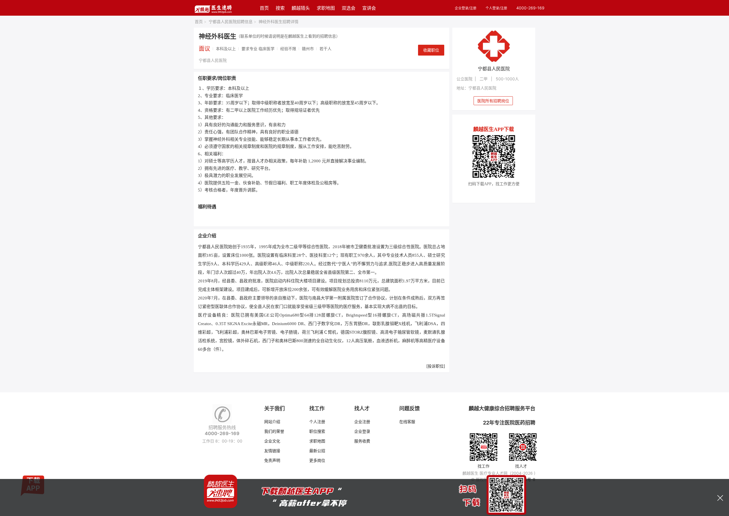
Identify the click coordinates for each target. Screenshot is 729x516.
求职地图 (326, 8)
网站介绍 (272, 421)
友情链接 (272, 450)
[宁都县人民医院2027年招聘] (493, 46)
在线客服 (407, 421)
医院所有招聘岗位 (493, 100)
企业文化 (272, 441)
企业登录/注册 (465, 8)
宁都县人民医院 (213, 60)
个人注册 (317, 421)
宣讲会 (369, 8)
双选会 (348, 8)
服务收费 (362, 441)
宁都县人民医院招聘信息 (232, 21)
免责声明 (272, 460)
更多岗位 (317, 460)
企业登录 (362, 431)
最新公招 (317, 450)
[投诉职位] (435, 366)
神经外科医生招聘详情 (278, 21)
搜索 (280, 8)
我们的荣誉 (274, 431)
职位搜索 (317, 431)
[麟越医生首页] (213, 8)
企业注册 (362, 421)
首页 (264, 8)
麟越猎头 (301, 8)
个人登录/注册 (496, 8)
